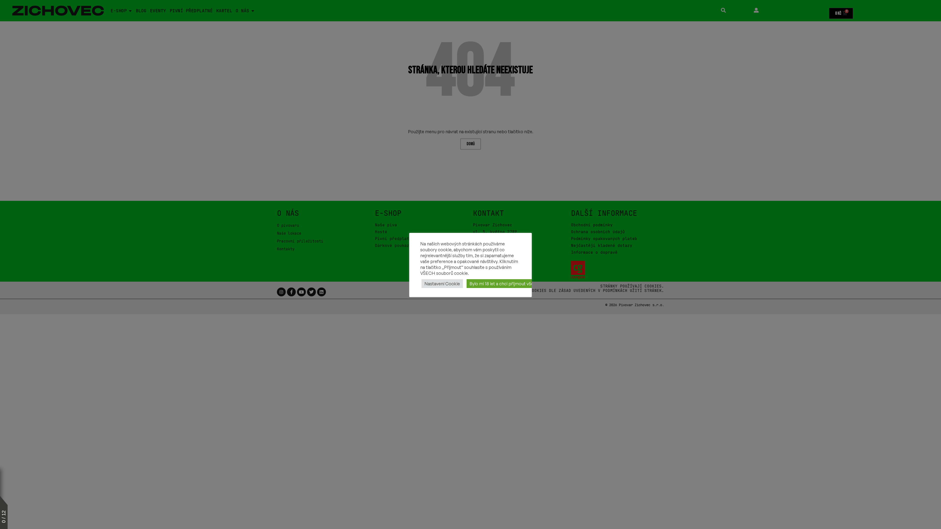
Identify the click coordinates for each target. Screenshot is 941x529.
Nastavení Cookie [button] (442, 283)
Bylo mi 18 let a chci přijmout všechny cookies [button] (515, 283)
